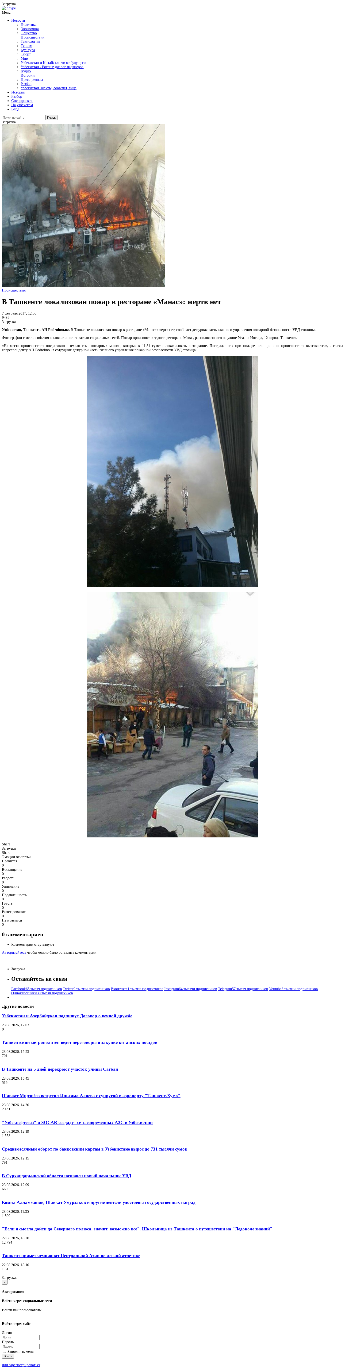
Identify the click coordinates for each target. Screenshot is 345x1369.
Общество (29, 33)
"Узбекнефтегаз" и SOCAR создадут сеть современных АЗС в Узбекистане (77, 1122)
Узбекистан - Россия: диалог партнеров (52, 67)
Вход (15, 109)
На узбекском (22, 105)
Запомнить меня (20, 1351)
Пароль (8, 1342)
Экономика (30, 29)
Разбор (26, 84)
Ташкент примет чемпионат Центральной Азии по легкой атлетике (71, 1255)
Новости (18, 20)
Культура (28, 50)
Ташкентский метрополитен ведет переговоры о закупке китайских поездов (79, 1042)
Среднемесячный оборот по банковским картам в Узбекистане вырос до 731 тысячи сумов (94, 1149)
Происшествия (32, 37)
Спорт (26, 54)
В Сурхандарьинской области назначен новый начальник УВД (66, 1175)
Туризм (26, 46)
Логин (7, 1333)
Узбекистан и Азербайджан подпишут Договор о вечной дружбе (67, 1015)
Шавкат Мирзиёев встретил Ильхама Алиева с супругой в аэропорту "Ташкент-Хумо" (91, 1095)
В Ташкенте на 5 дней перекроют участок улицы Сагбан (60, 1069)
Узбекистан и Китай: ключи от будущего (53, 63)
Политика (29, 25)
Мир (24, 58)
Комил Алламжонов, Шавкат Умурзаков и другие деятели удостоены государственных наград (99, 1202)
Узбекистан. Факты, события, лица (49, 88)
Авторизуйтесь (14, 952)
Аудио (26, 71)
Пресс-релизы (32, 80)
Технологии (30, 41)
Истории (28, 75)
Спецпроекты (22, 101)
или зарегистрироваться (21, 1365)
